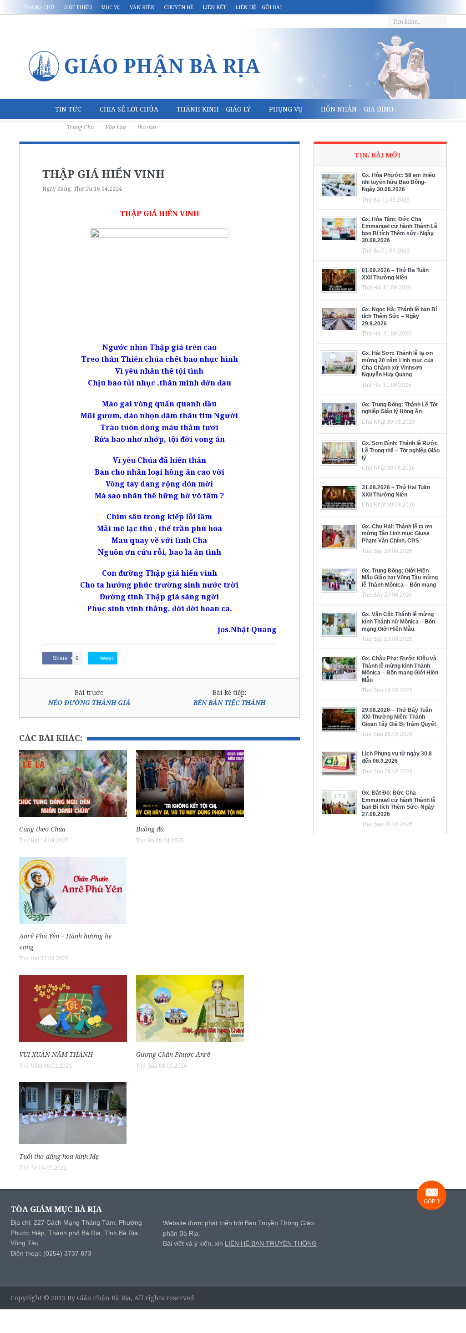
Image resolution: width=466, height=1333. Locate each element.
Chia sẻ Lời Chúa (129, 109)
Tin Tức (68, 109)
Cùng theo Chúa (42, 829)
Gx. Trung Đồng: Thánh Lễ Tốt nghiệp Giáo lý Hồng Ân (400, 408)
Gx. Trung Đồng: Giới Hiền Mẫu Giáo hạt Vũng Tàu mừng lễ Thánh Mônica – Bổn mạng (400, 578)
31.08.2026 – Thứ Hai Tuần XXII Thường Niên (396, 491)
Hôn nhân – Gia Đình (357, 109)
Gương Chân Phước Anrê (173, 1054)
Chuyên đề (178, 7)
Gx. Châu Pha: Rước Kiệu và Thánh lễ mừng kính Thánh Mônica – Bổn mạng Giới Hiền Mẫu (400, 669)
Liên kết (214, 7)
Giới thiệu (77, 7)
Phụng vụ (286, 109)
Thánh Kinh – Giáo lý (214, 109)
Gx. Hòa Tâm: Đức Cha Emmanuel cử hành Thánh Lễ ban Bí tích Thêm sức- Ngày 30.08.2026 (399, 230)
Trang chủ (39, 7)
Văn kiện (142, 7)
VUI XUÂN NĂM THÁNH (56, 1054)
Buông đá (150, 829)
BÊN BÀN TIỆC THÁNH (229, 702)
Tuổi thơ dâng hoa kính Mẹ (59, 1156)
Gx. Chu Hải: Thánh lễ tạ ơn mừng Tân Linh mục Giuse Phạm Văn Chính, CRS (397, 533)
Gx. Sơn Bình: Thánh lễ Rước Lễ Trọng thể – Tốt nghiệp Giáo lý (401, 450)
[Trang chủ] (32, 109)
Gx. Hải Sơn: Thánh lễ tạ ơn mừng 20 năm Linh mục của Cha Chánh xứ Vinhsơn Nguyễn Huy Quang (398, 364)
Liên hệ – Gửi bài (258, 7)
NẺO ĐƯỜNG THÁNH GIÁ (89, 702)
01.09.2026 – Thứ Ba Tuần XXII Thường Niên (395, 274)
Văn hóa (43, 129)
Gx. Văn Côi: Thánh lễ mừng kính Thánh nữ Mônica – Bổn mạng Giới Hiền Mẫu (398, 621)
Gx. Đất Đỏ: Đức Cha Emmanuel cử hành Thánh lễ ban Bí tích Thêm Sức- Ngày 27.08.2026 (399, 803)
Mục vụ (111, 7)
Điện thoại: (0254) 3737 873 (50, 1253)
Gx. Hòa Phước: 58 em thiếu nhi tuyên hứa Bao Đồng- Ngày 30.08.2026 (398, 182)
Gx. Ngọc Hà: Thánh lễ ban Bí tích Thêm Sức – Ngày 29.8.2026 (399, 316)
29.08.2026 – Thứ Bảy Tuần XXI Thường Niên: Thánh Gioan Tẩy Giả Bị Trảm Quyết (399, 717)
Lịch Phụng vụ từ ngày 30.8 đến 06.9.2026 (397, 757)
